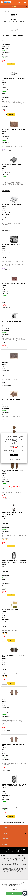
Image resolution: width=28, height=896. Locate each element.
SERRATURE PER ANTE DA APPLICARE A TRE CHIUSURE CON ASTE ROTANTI (14, 785)
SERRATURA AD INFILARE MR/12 (11, 321)
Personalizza (14, 889)
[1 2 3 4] (4, 64)
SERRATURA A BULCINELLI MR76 (12, 204)
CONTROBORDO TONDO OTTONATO (12, 35)
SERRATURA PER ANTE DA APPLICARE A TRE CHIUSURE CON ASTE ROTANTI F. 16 (14, 561)
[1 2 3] (4, 546)
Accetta (14, 893)
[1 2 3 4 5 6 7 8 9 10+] (4, 816)
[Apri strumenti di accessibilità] (24, 893)
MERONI (4, 88)
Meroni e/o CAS (6, 172)
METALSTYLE (5, 137)
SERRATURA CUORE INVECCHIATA (12, 399)
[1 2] (4, 595)
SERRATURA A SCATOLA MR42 (11, 244)
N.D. (3, 42)
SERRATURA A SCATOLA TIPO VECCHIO (13, 284)
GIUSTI (3, 617)
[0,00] (25, 2)
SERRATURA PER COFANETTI (10, 610)
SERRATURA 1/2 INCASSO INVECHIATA (13, 129)
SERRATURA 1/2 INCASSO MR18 (11, 165)
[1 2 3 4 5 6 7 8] (4, 640)
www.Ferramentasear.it (7, 873)
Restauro (14, 6)
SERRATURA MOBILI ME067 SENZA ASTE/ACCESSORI (12, 513)
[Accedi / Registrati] (22, 2)
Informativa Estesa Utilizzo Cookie (9, 885)
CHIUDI (26, 882)
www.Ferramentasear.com (20, 873)
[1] (4, 114)
